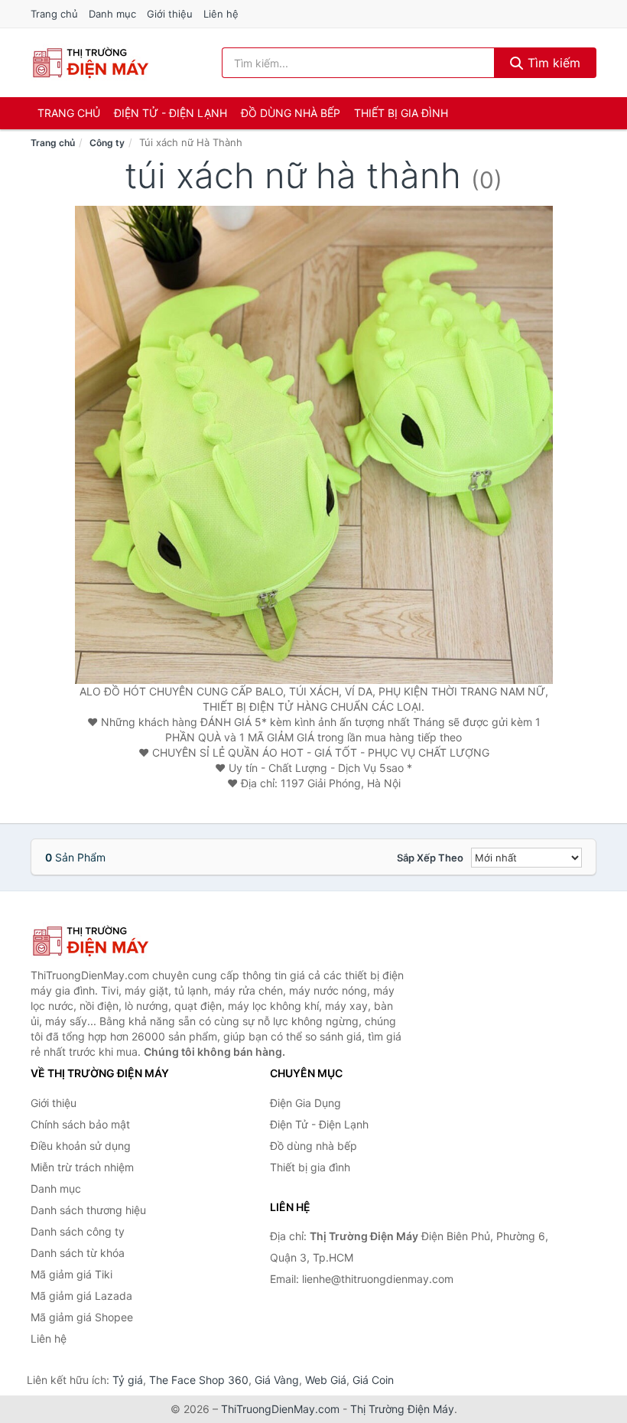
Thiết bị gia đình (401, 112)
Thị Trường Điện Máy (402, 1408)
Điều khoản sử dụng (81, 1145)
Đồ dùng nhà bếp (290, 112)
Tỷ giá (127, 1379)
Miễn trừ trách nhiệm (82, 1167)
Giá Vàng (277, 1379)
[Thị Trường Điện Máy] (107, 941)
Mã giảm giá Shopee (82, 1317)
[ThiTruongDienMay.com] (90, 63)
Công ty (107, 142)
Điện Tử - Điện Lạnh (170, 112)
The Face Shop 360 (199, 1379)
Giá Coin (373, 1379)
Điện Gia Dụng (305, 1102)
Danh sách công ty (78, 1231)
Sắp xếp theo (430, 858)
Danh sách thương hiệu (88, 1209)
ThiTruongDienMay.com (280, 1408)
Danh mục (112, 14)
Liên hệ (221, 14)
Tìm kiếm (552, 62)
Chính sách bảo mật (80, 1124)
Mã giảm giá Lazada (81, 1295)
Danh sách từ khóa (78, 1252)
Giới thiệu (170, 14)
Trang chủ (54, 14)
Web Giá (325, 1379)
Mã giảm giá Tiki (71, 1274)
